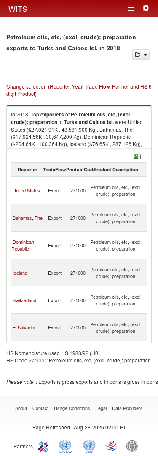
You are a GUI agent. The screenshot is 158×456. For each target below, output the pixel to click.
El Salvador (24, 327)
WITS (17, 8)
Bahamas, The (28, 217)
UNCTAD (67, 445)
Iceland (20, 272)
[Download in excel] (137, 155)
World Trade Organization (111, 445)
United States (26, 190)
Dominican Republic (22, 245)
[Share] (141, 54)
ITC (44, 445)
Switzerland (24, 300)
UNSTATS (89, 445)
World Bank (134, 445)
